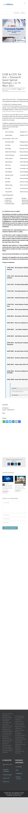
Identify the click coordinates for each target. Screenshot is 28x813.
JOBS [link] (17, 770)
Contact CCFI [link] (6, 778)
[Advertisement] (14, 59)
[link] (8, 4)
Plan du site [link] (6, 781)
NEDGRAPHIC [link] (9, 795)
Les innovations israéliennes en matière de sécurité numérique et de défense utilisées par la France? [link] (7, 486)
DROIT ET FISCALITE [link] (18, 777)
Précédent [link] (16, 13)
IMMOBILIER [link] (19, 773)
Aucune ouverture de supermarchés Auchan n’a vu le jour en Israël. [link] (20, 487)
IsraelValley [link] (17, 792)
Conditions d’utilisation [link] (6, 770)
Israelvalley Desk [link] (7, 89)
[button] (3, 484)
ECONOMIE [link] (19, 766)
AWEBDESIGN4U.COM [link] (18, 793)
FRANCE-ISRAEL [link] (5, 90)
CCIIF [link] (23, 89)
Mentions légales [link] (7, 774)
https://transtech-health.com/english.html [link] (13, 111)
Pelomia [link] (19, 795)
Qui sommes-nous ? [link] (7, 765)
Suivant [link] (22, 13)
